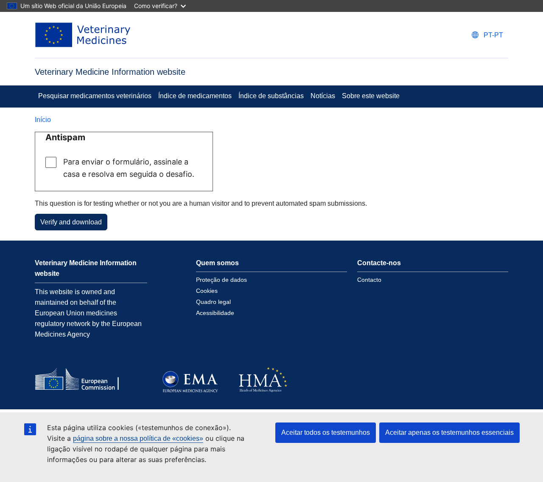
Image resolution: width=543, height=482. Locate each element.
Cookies (207, 290)
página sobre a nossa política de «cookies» (138, 438)
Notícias (323, 95)
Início (43, 119)
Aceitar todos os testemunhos (325, 432)
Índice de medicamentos (195, 95)
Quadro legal (213, 301)
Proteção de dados (221, 279)
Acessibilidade (215, 312)
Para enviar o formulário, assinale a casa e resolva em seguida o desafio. (128, 168)
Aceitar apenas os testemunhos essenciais (449, 432)
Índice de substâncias (271, 95)
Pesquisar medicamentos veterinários (94, 95)
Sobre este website (371, 95)
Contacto (369, 279)
